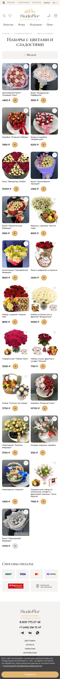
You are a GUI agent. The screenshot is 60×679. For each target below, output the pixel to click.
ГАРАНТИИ (30, 649)
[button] (4, 2)
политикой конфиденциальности (22, 665)
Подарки (36, 24)
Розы (21, 24)
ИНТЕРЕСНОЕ (30, 653)
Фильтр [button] (31, 55)
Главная (6, 33)
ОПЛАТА (30, 645)
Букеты (8, 24)
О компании (23, 2)
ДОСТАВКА (30, 641)
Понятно (30, 674)
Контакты (36, 2)
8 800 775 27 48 (30, 622)
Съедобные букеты (23, 33)
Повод (51, 24)
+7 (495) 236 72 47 (30, 627)
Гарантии (10, 2)
